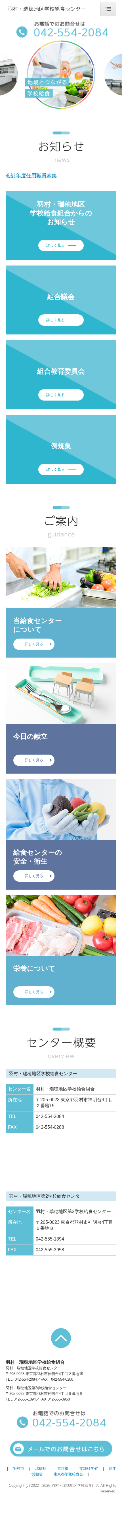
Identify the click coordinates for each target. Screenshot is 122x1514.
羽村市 (18, 1468)
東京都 (62, 1468)
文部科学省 (88, 1468)
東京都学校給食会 (68, 1474)
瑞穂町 (40, 1468)
